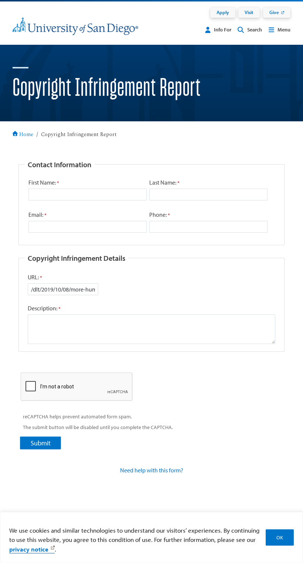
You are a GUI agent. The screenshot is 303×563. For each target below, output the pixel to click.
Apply (223, 12)
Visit (249, 12)
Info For (222, 29)
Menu (284, 29)
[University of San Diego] (75, 31)
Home (26, 134)
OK (279, 537)
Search (254, 29)
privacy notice (28, 549)
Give (274, 12)
